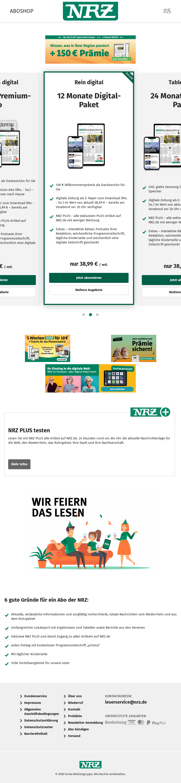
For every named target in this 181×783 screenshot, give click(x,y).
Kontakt (74, 709)
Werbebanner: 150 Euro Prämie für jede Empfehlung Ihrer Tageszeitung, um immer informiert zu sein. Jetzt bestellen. (133, 349)
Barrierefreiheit (35, 734)
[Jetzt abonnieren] (89, 146)
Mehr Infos (19, 464)
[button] (83, 314)
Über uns (75, 696)
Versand (74, 736)
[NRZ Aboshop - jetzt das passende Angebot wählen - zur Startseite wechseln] (90, 11)
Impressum (32, 703)
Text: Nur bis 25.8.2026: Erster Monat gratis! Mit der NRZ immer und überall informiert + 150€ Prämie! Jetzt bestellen (90, 50)
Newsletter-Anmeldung (85, 723)
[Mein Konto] (167, 13)
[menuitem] (163, 11)
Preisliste (75, 716)
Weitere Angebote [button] (88, 290)
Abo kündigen (78, 729)
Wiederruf (75, 703)
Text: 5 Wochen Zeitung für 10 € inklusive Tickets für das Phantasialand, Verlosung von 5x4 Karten (47, 349)
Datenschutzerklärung (41, 720)
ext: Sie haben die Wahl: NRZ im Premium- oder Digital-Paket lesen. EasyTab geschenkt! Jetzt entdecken (90, 379)
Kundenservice (35, 696)
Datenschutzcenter (38, 727)
